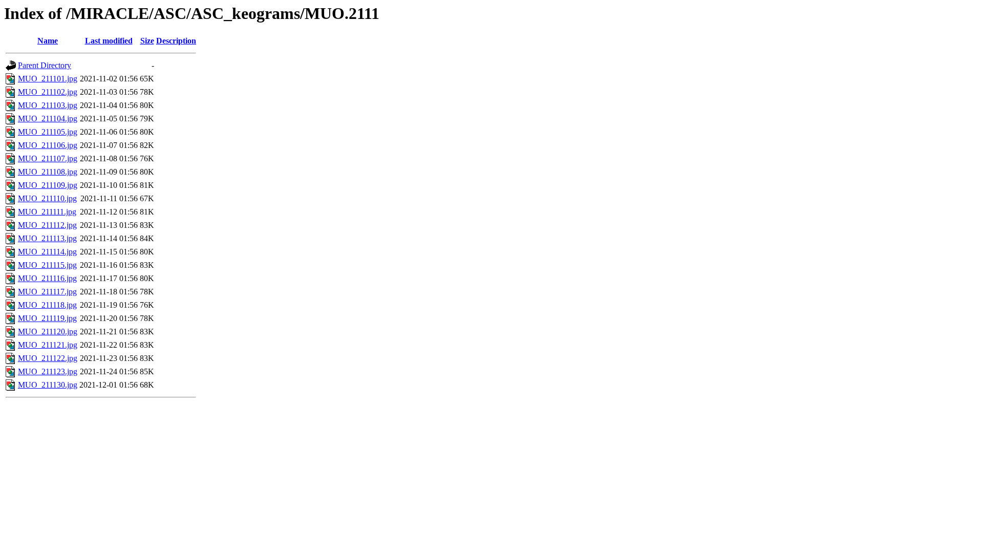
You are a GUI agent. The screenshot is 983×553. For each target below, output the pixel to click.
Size (147, 40)
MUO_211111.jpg (47, 211)
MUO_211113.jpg (47, 238)
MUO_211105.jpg (47, 131)
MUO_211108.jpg (47, 171)
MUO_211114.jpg (47, 251)
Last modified (109, 40)
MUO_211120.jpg (47, 331)
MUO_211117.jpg (47, 291)
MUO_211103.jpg (47, 105)
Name (47, 40)
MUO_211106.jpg (47, 145)
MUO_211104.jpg (47, 118)
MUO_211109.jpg (47, 185)
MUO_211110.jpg (47, 198)
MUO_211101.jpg (47, 78)
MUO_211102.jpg (47, 92)
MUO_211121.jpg (47, 345)
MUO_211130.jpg (47, 384)
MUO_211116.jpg (47, 278)
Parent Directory (44, 65)
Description (176, 40)
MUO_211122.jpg (47, 358)
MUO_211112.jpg (47, 225)
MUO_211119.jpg (47, 318)
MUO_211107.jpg (47, 158)
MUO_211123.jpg (47, 371)
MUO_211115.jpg (47, 265)
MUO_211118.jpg (47, 305)
